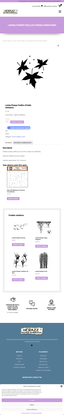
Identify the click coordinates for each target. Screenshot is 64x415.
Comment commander (19, 367)
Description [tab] (8, 142)
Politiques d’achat (19, 364)
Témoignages (43, 358)
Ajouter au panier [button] (13, 198)
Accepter (32, 400)
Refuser (32, 405)
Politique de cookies (26, 413)
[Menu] (60, 11)
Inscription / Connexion (51, 6)
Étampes (10, 41)
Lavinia (14, 41)
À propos (19, 355)
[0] (59, 5)
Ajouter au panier (17, 122)
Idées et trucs (43, 361)
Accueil (5, 41)
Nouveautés (19, 358)
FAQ (19, 361)
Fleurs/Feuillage (21, 41)
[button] (61, 386)
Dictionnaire (43, 355)
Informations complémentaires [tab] (22, 142)
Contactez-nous (43, 364)
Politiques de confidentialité (36, 413)
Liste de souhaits (36, 6)
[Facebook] (42, 6)
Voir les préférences (32, 409)
